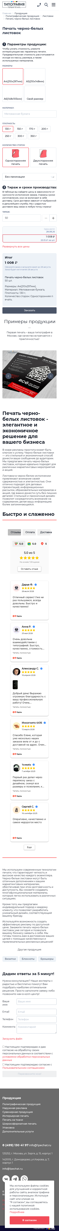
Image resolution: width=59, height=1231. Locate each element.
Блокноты (28, 958)
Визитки (10, 958)
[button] (46, 5)
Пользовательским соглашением (23, 1067)
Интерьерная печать (15, 1116)
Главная (6, 13)
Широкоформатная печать (19, 1123)
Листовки (48, 16)
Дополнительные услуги (18, 1131)
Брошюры (47, 958)
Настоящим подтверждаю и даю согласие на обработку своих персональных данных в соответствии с (27, 1053)
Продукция (21, 13)
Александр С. (30, 668)
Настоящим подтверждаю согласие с (27, 1066)
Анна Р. (26, 626)
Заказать (29, 310)
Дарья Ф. (27, 584)
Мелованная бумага (17, 113)
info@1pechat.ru (12, 1168)
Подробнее (17, 1212)
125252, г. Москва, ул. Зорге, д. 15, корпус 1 (27, 1153)
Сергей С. (28, 806)
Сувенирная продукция (17, 1112)
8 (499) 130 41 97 (15, 1145)
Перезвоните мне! (29, 1073)
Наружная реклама (14, 1108)
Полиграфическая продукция (22, 16)
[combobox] (29, 177)
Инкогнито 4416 (32, 722)
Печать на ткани (12, 1119)
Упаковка (8, 1127)
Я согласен (29, 1220)
